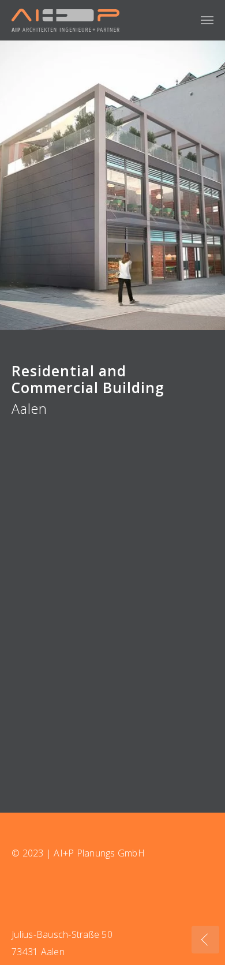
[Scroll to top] (205, 911)
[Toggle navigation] (207, 20)
